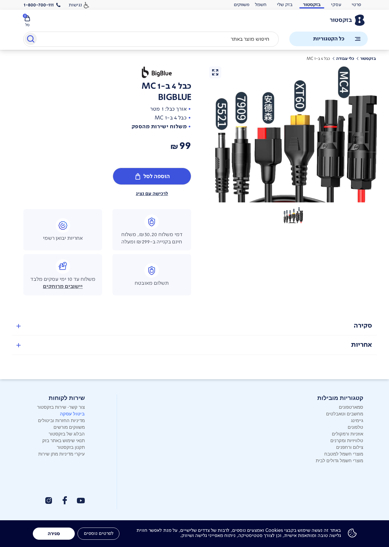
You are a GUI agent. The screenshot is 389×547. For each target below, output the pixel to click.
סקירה (363, 325)
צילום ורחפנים (349, 447)
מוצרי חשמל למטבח (343, 453)
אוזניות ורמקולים (347, 433)
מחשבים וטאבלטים (344, 413)
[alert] (241, 5)
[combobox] (151, 39)
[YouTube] (81, 501)
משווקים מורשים (69, 427)
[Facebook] (64, 500)
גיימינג (357, 420)
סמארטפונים (351, 407)
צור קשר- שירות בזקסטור (61, 407)
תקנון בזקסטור (71, 447)
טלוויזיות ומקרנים (346, 440)
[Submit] (30, 40)
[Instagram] (48, 500)
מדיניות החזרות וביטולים (61, 420)
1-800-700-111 (39, 5)
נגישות (75, 5)
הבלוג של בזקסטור (67, 433)
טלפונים (355, 427)
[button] (293, 215)
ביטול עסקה (72, 413)
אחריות (361, 344)
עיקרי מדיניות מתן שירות (61, 453)
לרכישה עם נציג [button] (152, 193)
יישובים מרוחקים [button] (63, 286)
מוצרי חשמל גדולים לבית (339, 460)
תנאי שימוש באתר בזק (63, 440)
